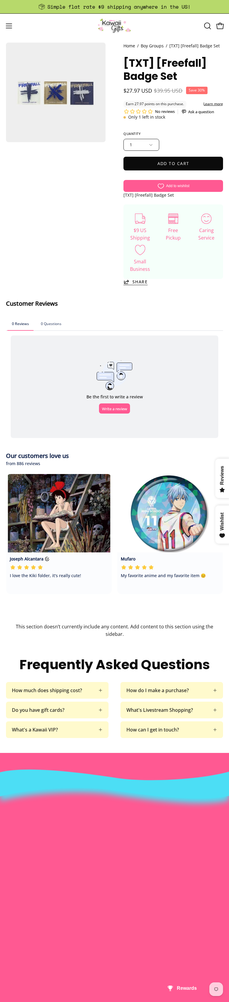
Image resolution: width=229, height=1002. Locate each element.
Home (129, 46)
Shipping (16, 904)
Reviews (15, 933)
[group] (114, 6)
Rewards (130, 804)
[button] (207, 26)
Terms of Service (139, 833)
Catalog (128, 823)
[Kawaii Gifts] (114, 25)
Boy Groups (152, 46)
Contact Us (18, 894)
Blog (11, 923)
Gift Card (16, 914)
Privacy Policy (135, 843)
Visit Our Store (22, 884)
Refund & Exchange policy (149, 813)
